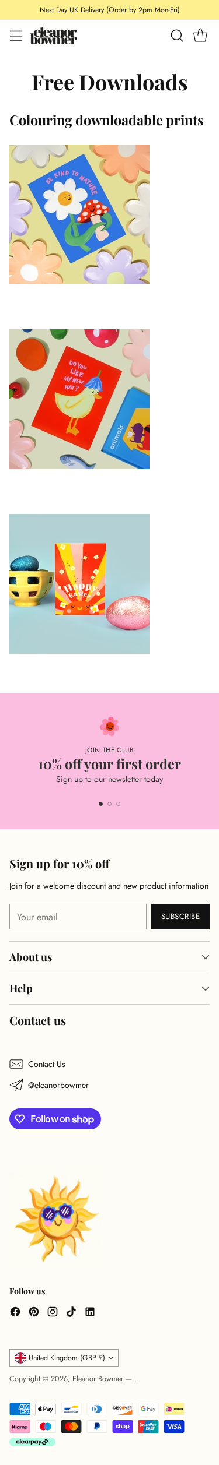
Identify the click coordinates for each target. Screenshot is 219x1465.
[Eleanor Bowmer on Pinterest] (34, 1313)
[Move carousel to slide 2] (109, 804)
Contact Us (46, 1064)
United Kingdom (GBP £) (67, 1358)
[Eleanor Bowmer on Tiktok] (71, 1313)
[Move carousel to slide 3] (118, 804)
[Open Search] (177, 36)
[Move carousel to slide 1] (101, 804)
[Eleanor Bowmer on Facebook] (15, 1313)
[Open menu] (15, 36)
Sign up (69, 779)
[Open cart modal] (200, 36)
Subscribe (180, 916)
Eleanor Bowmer (99, 1379)
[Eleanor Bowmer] (53, 35)
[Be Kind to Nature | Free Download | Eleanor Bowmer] (109, 214)
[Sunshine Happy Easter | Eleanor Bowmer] (109, 584)
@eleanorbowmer (58, 1085)
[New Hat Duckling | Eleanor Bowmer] (109, 399)
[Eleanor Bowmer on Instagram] (53, 1313)
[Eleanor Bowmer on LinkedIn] (90, 1313)
